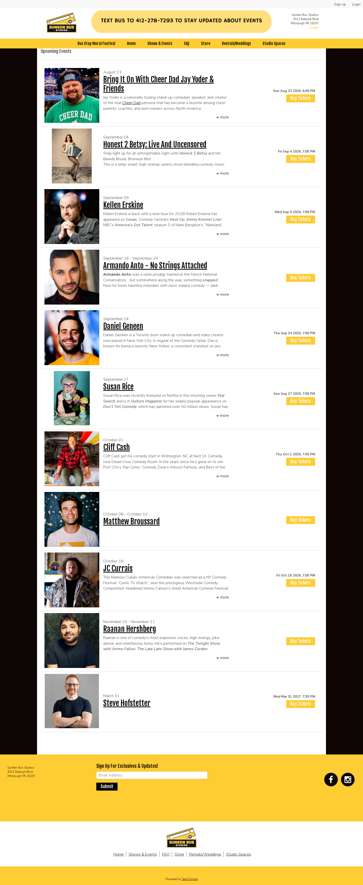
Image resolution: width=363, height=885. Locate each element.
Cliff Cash (116, 447)
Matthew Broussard (131, 521)
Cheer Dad (131, 103)
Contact (313, 27)
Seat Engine (190, 879)
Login (356, 4)
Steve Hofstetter (126, 703)
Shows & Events (159, 43)
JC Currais (118, 568)
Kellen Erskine (123, 205)
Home (131, 43)
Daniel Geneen (123, 326)
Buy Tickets (300, 98)
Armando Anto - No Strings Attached (155, 265)
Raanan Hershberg (129, 629)
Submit (107, 786)
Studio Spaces (273, 43)
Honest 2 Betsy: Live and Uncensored (154, 144)
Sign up (340, 4)
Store (205, 43)
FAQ (186, 43)
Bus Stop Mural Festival (96, 43)
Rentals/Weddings (236, 43)
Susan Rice (118, 386)
